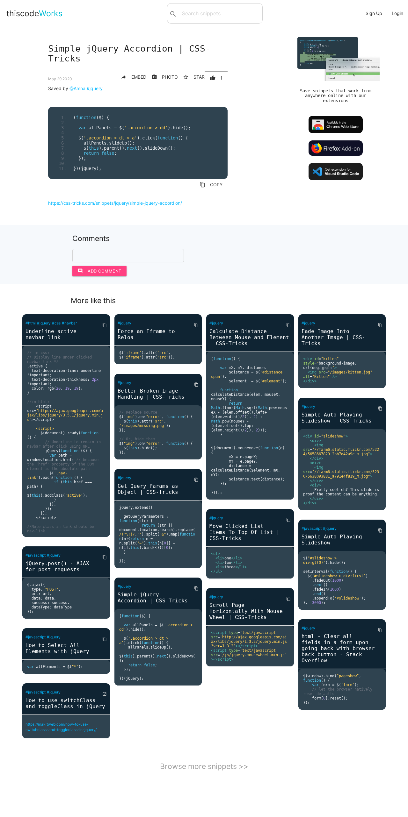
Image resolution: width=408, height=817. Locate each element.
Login (397, 13)
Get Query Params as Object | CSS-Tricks (148, 489)
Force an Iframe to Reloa (146, 334)
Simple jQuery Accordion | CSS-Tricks (153, 598)
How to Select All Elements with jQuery (57, 648)
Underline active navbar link (51, 334)
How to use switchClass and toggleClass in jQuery (65, 703)
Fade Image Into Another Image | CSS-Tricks (333, 337)
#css (56, 323)
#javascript (36, 555)
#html (31, 323)
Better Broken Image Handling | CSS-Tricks (151, 394)
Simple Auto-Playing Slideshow (332, 540)
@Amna (77, 88)
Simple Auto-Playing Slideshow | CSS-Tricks (337, 418)
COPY (211, 185)
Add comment (99, 271)
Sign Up (374, 13)
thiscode (34, 13)
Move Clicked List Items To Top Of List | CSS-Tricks (244, 532)
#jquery (95, 88)
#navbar (69, 323)
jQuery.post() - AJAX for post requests (57, 566)
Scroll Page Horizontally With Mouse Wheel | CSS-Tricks (246, 611)
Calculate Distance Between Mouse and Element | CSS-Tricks (249, 337)
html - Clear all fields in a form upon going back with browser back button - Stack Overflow (338, 648)
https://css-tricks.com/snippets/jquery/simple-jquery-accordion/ (115, 203)
